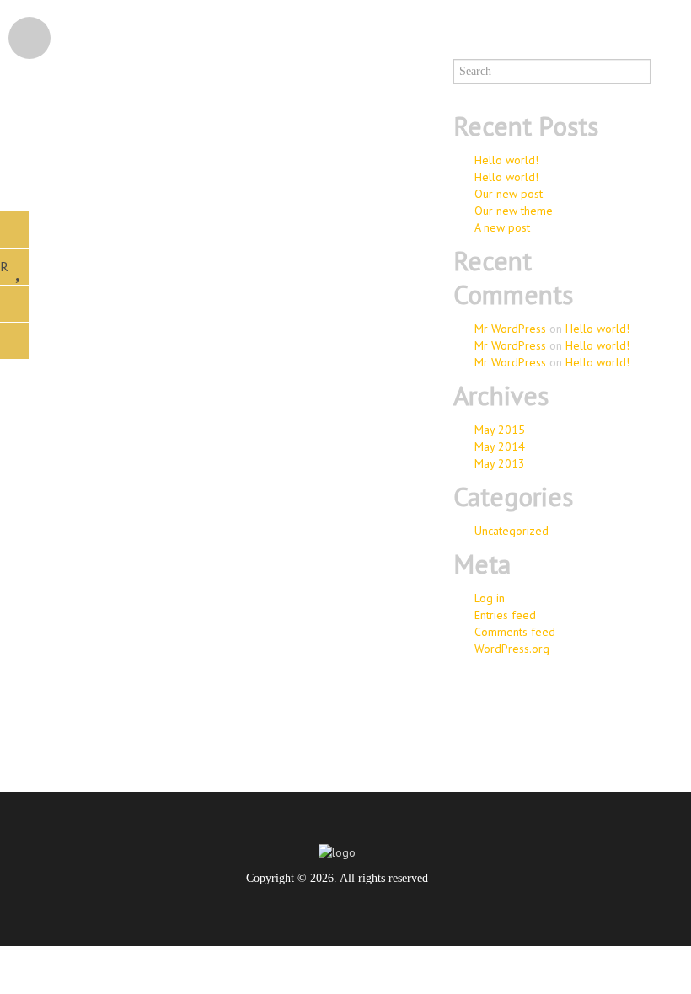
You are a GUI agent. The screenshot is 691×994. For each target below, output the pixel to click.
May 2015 (499, 429)
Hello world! (506, 160)
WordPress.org (511, 648)
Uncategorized (511, 530)
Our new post (508, 193)
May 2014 (499, 446)
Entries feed (505, 615)
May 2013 (499, 463)
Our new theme (513, 210)
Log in (489, 598)
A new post (502, 227)
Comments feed (514, 631)
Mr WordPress (510, 328)
